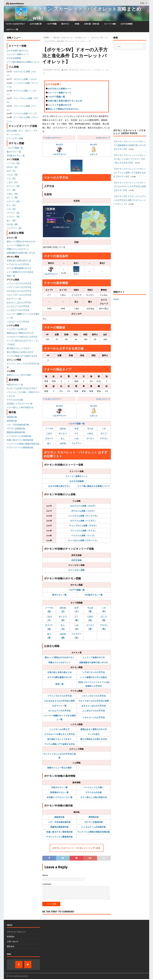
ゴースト (90, 438)
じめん (90, 433)
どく (76, 433)
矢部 (66, 69)
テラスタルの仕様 (93, 792)
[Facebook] (18, 964)
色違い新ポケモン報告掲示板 (59, 831)
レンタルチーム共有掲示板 (93, 826)
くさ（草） (12, 178)
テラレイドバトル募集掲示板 (59, 836)
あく (49, 443)
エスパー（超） (14, 201)
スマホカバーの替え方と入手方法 (59, 734)
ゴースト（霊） (14, 212)
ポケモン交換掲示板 (94, 822)
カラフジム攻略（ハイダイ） (83, 520)
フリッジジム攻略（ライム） (83, 530)
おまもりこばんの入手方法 (93, 705)
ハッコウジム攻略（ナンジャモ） (83, 515)
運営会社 (10, 946)
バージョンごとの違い (93, 787)
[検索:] (130, 46)
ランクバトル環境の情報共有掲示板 (93, 831)
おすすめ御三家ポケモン (59, 486)
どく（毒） (12, 189)
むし (63, 438)
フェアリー (76, 443)
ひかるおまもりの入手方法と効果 (59, 700)
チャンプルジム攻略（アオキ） (83, 525)
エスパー (49, 438)
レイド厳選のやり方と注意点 (93, 677)
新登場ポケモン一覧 (59, 792)
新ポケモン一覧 (59, 594)
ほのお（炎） (13, 167)
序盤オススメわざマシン (59, 662)
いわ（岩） (12, 209)
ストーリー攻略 (110, 24)
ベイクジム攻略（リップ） (83, 535)
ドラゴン (104, 438)
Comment (46, 884)
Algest (116, 299)
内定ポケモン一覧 (59, 787)
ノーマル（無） (14, 163)
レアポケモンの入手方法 (93, 672)
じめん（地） (13, 193)
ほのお (63, 428)
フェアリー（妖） (15, 228)
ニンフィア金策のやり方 (59, 104)
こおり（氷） (13, 182)
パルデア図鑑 (51, 24)
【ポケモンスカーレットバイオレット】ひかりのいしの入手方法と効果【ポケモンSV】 (129, 186)
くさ (104, 428)
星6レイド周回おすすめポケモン (63, 108)
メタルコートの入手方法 (93, 717)
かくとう (63, 433)
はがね (63, 443)
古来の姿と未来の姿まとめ (59, 672)
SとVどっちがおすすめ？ (15, 24)
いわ (76, 438)
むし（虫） (12, 205)
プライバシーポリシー (16, 931)
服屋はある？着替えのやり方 (93, 729)
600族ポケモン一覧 (94, 594)
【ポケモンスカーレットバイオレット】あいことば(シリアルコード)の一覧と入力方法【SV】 (129, 159)
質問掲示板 (94, 817)
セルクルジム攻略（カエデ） (83, 505)
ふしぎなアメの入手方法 (93, 710)
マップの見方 (93, 734)
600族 (77, 24)
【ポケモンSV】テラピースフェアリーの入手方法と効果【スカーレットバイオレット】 (129, 200)
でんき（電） (13, 174)
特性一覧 (59, 684)
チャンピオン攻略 (76, 570)
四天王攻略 (76, 560)
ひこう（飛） (13, 197)
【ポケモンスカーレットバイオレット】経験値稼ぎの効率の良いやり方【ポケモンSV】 (129, 145)
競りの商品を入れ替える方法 (93, 739)
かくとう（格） (14, 186)
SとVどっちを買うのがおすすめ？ (22, 388)
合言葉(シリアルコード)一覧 (59, 797)
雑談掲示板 (59, 817)
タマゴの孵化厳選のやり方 (59, 677)
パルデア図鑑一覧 (56, 96)
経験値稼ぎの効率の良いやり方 (93, 662)
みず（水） (12, 170)
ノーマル (49, 428)
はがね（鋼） (13, 224)
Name (45, 875)
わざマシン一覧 (12, 29)
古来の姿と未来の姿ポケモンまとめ (65, 100)
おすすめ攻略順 (126, 24)
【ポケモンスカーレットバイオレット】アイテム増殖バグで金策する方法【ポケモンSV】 (129, 172)
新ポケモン (65, 24)
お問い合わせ (12, 941)
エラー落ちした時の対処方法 (93, 797)
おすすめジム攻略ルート (59, 88)
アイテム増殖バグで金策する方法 (59, 744)
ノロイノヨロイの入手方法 (93, 695)
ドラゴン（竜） (14, 216)
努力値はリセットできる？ (59, 739)
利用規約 (10, 936)
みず (76, 428)
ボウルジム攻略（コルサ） (83, 510)
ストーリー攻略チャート (59, 92)
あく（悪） (12, 220)
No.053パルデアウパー (59, 149)
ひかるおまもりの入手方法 (19, 291)
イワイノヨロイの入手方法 (59, 695)
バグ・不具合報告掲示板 (59, 822)
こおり (49, 433)
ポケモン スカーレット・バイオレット (88, 69)
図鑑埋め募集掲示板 (59, 826)
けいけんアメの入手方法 (59, 710)
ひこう (104, 433)
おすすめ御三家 (36, 24)
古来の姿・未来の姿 (91, 24)
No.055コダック (94, 149)
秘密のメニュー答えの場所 (59, 767)
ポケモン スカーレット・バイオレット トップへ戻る (76, 848)
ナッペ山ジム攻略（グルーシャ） (83, 540)
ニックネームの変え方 (59, 729)
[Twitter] (27, 964)
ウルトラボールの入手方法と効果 (93, 700)
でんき (90, 428)
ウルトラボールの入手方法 (19, 294)
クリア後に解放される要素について (93, 486)
